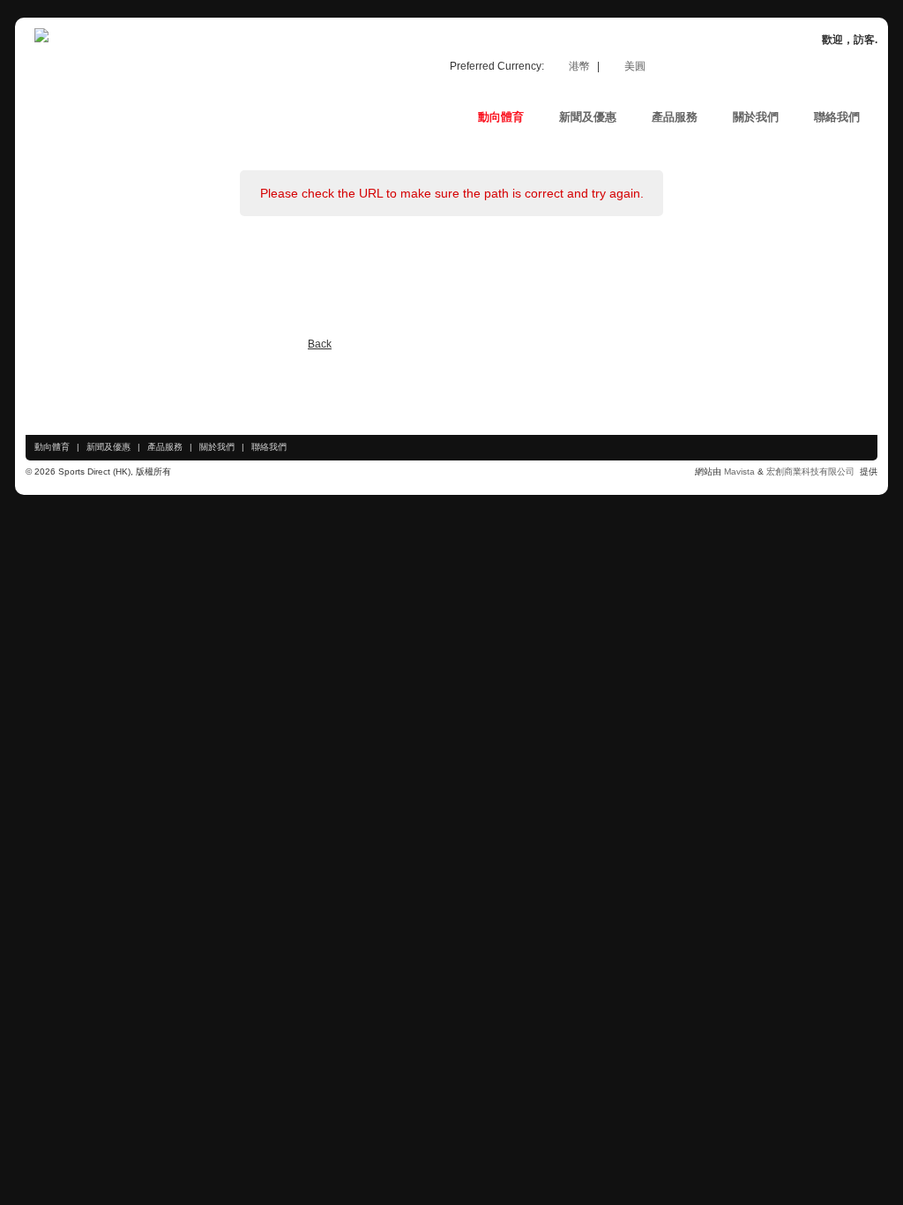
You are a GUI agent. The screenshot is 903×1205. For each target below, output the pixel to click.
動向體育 (52, 447)
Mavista (740, 471)
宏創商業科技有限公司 (811, 471)
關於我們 (217, 447)
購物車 (728, 68)
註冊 (783, 68)
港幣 (581, 66)
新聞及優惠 (108, 447)
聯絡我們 (269, 447)
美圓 (635, 66)
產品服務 (165, 447)
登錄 (832, 68)
